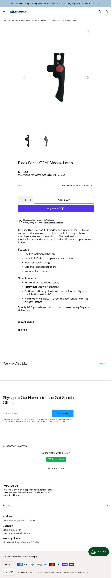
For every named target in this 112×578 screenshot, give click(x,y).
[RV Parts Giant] (18, 11)
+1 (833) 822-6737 (12, 530)
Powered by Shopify (29, 556)
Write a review (55, 459)
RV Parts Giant (15, 556)
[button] (6, 11)
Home (5, 21)
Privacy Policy (11, 421)
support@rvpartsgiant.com (16, 533)
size (19, 185)
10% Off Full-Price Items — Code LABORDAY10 (29, 21)
